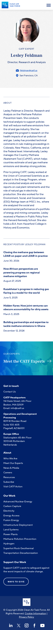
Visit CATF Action (12, 486)
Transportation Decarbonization (20, 553)
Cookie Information (35, 613)
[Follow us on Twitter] (18, 625)
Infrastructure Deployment (18, 525)
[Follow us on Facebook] (34, 625)
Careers (7, 472)
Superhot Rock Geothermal (18, 548)
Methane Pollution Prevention (19, 539)
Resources (9, 477)
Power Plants (10, 534)
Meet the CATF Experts (24, 361)
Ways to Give (16, 581)
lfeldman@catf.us (28, 70)
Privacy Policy (26, 617)
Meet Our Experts (13, 463)
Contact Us (9, 391)
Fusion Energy (11, 520)
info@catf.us (17, 408)
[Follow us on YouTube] (42, 625)
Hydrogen (8, 543)
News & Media (11, 468)
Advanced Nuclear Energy (17, 501)
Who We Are (10, 458)
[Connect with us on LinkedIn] (10, 625)
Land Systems (11, 529)
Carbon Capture (12, 506)
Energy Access (11, 515)
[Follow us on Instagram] (26, 625)
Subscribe (8, 482)
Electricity (8, 510)
